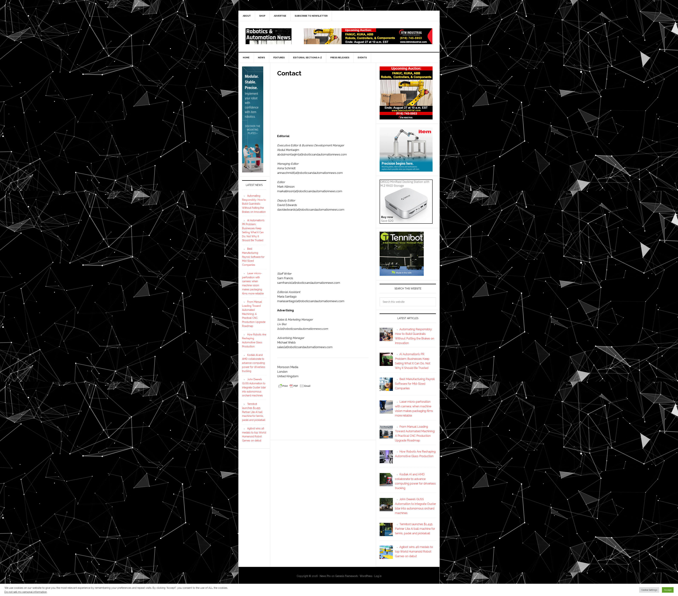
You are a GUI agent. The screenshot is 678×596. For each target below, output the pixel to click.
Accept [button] (667, 590)
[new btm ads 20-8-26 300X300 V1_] (406, 117)
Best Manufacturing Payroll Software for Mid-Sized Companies (253, 256)
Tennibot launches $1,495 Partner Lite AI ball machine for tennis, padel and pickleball (253, 412)
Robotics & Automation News (269, 36)
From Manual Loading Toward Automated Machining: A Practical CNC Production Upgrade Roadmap (253, 313)
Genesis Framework (346, 576)
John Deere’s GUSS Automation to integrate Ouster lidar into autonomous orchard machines (254, 387)
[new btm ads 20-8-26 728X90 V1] (368, 42)
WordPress (366, 576)
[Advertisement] (323, 104)
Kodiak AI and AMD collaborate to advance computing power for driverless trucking (253, 363)
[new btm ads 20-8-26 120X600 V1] (252, 170)
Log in (378, 576)
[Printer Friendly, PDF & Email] (294, 385)
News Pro (325, 576)
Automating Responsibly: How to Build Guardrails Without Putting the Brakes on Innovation (254, 203)
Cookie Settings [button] (649, 590)
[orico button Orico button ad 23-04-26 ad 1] (406, 222)
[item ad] (406, 170)
